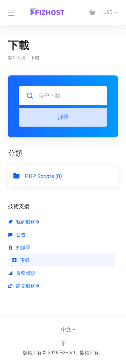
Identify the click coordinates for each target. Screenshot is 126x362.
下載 (24, 260)
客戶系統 (17, 57)
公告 (20, 234)
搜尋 (63, 117)
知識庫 (22, 247)
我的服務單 (27, 222)
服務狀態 (25, 273)
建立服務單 (27, 286)
